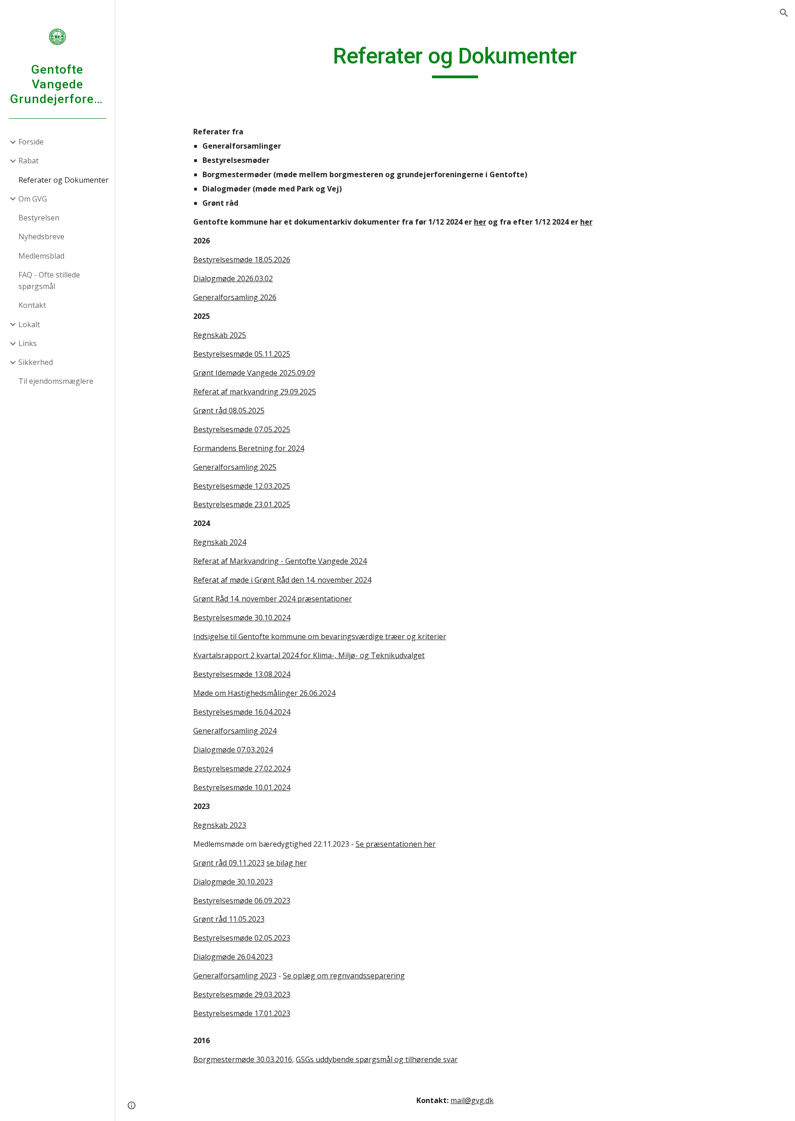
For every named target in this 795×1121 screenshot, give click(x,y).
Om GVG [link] (32, 199)
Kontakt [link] (32, 305)
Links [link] (27, 343)
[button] (784, 13)
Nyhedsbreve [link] (41, 236)
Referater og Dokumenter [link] (63, 180)
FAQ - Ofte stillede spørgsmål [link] (49, 280)
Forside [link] (31, 142)
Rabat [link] (28, 161)
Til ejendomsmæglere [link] (55, 381)
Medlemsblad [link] (41, 256)
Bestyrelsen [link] (38, 218)
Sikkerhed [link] (35, 362)
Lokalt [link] (29, 324)
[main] (455, 60)
